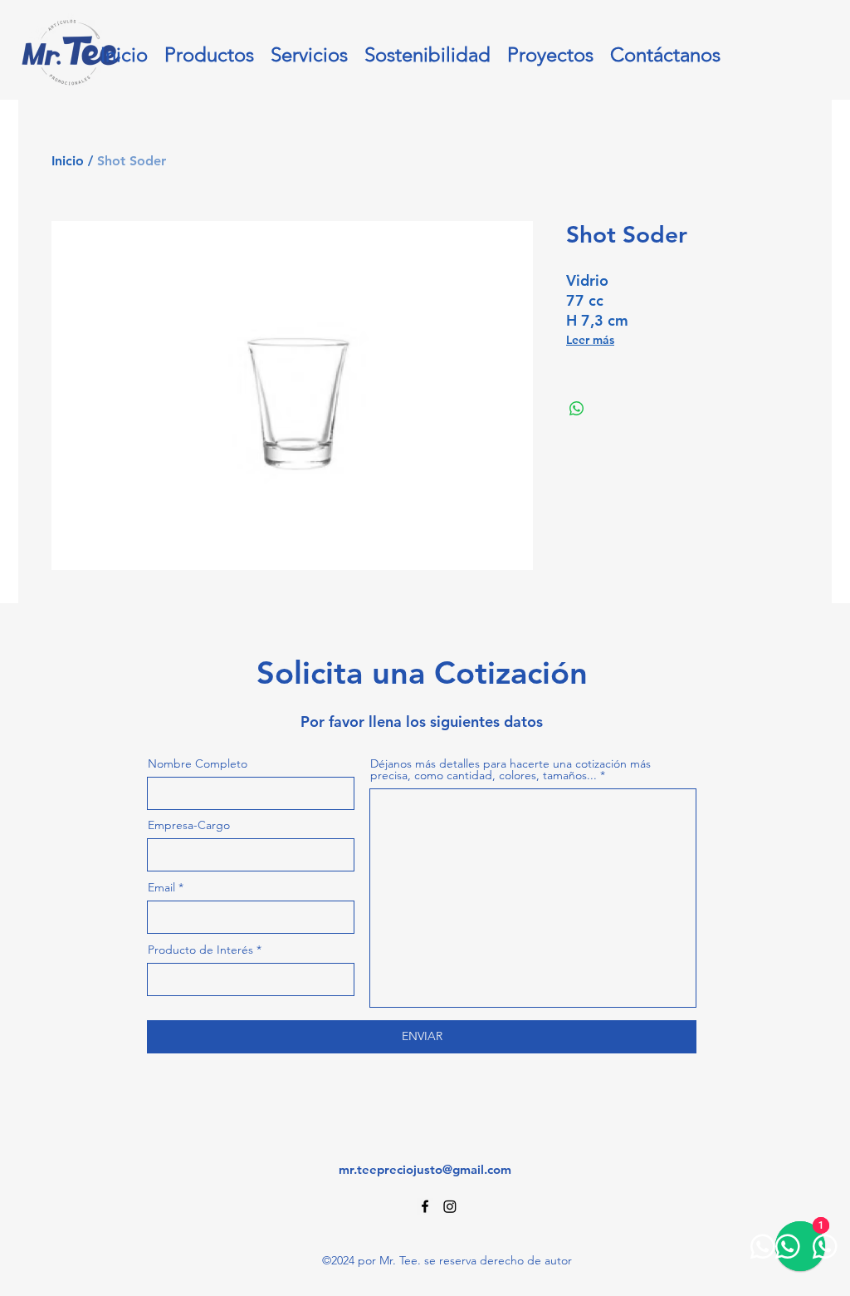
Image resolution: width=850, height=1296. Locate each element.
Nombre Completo (197, 763)
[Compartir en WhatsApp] (577, 409)
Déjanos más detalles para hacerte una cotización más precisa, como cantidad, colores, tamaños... (510, 769)
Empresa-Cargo (189, 825)
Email (161, 887)
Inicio (67, 161)
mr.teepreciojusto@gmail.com (425, 1169)
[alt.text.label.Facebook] (425, 1206)
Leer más (590, 339)
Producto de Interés (200, 949)
